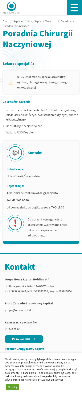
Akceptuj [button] (12, 387)
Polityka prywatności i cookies (46, 380)
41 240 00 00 (12, 329)
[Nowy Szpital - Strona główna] (11, 7)
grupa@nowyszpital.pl (19, 310)
